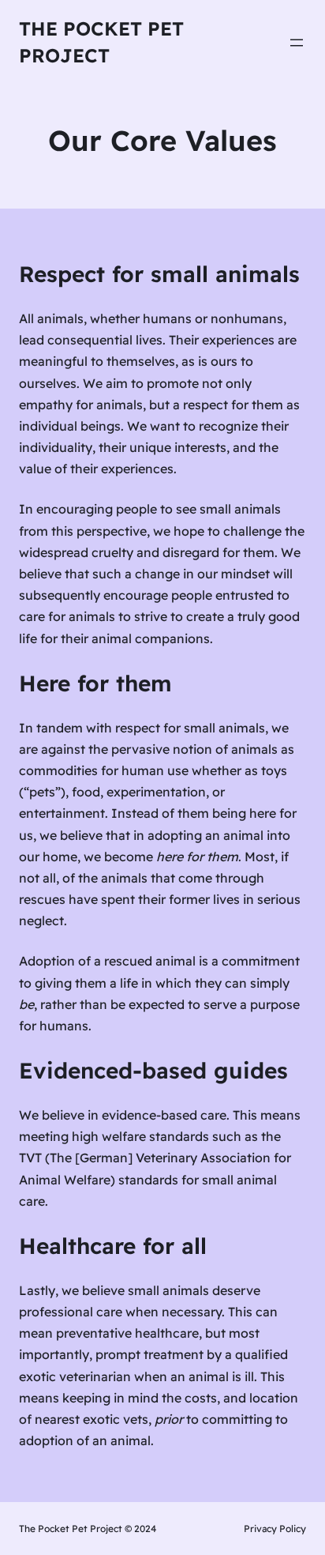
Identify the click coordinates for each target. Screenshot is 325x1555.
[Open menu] (296, 42)
